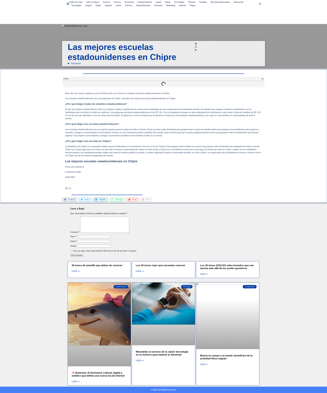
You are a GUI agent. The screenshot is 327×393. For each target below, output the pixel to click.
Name (73, 236)
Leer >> (76, 271)
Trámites (203, 2)
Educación (238, 2)
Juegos (88, 5)
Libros (118, 5)
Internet (182, 5)
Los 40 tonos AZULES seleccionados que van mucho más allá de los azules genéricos (227, 267)
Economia (129, 2)
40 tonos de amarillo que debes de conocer (97, 265)
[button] (260, 3)
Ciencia (106, 2)
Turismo (191, 2)
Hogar (192, 5)
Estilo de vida (75, 2)
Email (73, 241)
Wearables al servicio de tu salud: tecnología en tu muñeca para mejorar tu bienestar (162, 353)
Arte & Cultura (92, 2)
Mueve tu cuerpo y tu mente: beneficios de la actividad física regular (226, 357)
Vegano (108, 5)
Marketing (170, 5)
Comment (75, 232)
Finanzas (158, 5)
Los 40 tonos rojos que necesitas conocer (160, 265)
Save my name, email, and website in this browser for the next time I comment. (105, 251)
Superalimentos (143, 5)
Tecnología (179, 2)
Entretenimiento (145, 2)
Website (73, 246)
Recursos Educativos (220, 2)
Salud (158, 2)
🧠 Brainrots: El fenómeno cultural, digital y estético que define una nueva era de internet (98, 374)
